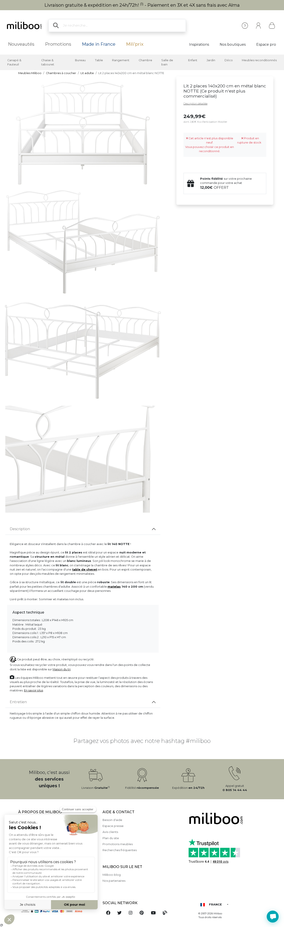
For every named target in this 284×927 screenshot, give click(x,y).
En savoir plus (33, 690)
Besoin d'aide (112, 820)
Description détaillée (195, 103)
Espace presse (113, 826)
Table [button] (99, 60)
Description (20, 529)
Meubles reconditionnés (259, 60)
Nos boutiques (233, 44)
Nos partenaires (114, 880)
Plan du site (111, 838)
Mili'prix (135, 44)
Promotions (58, 44)
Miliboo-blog (112, 874)
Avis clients (110, 832)
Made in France (98, 44)
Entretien (18, 702)
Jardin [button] (211, 60)
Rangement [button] (120, 60)
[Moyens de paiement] (57, 911)
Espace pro (266, 44)
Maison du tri (62, 669)
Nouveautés (21, 44)
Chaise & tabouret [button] (47, 62)
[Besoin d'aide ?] (273, 917)
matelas (114, 586)
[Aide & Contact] (245, 25)
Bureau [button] (80, 60)
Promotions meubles (118, 844)
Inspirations (199, 44)
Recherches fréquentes (120, 850)
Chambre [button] (145, 60)
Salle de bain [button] (167, 62)
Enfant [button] (192, 60)
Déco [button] (229, 60)
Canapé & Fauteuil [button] (14, 62)
